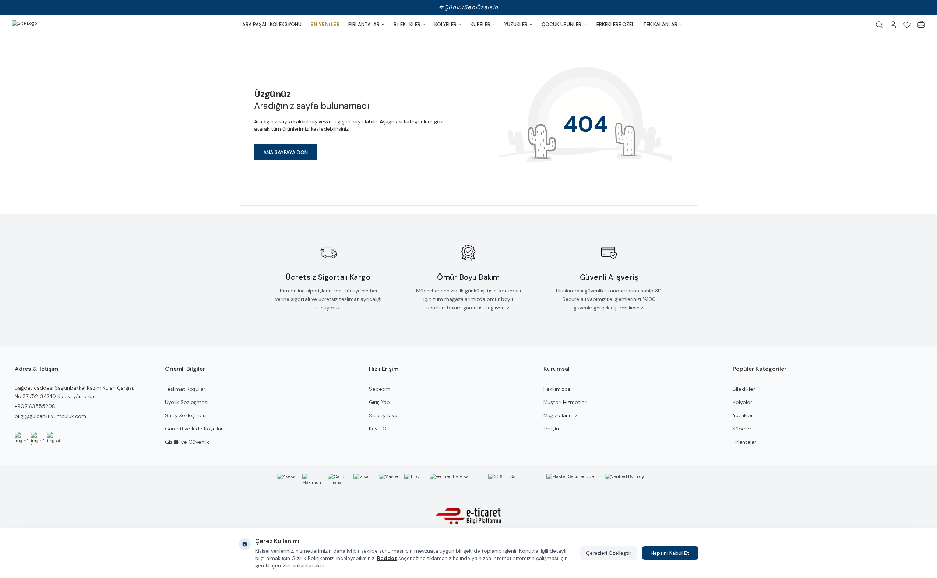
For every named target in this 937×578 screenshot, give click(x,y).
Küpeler (742, 428)
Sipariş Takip (384, 415)
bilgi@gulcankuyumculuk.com (50, 416)
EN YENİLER (324, 24)
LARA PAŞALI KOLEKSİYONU (271, 24)
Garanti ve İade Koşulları (194, 428)
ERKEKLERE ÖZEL (615, 24)
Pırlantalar (744, 442)
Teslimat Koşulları (186, 389)
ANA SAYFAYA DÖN (285, 152)
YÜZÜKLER (516, 24)
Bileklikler (744, 389)
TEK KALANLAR (660, 24)
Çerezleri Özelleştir (608, 553)
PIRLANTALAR (364, 24)
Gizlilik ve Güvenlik (187, 442)
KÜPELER (480, 24)
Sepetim (379, 389)
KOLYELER (445, 24)
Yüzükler (743, 415)
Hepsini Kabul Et (670, 553)
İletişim (552, 428)
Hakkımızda (557, 389)
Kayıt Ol (378, 428)
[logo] (41, 24)
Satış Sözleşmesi (186, 415)
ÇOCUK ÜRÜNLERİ (562, 24)
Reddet (387, 558)
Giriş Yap (379, 402)
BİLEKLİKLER (407, 24)
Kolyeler (742, 402)
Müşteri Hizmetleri (565, 402)
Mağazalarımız (560, 415)
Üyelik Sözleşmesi (186, 402)
